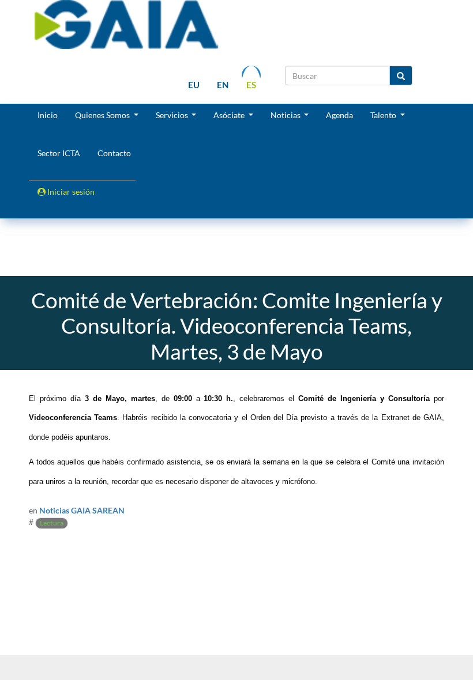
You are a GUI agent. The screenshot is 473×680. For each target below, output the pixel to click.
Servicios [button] (173, 115)
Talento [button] (384, 115)
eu (194, 85)
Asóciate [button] (229, 115)
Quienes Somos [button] (103, 115)
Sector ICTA (58, 153)
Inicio (47, 115)
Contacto (114, 153)
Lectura (51, 523)
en (222, 85)
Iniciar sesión (70, 192)
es (251, 85)
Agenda (339, 115)
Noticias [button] (286, 115)
